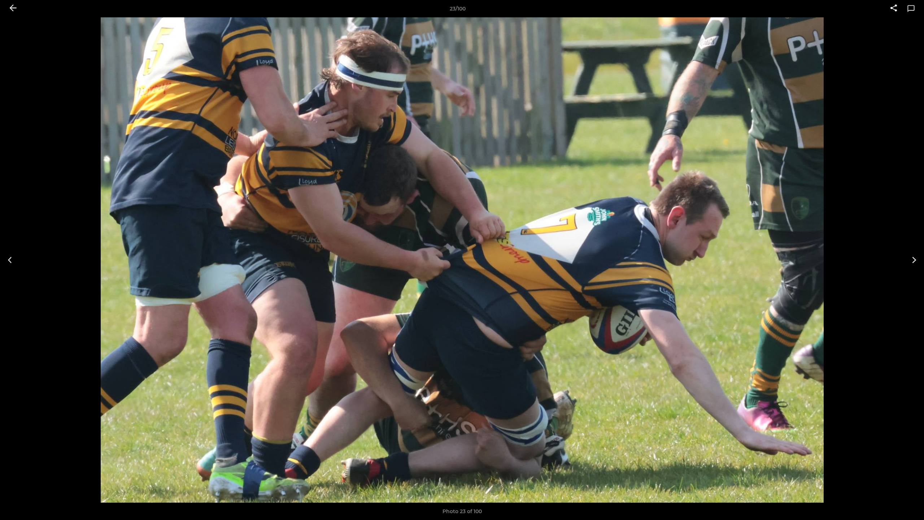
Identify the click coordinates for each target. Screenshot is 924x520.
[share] (893, 9)
